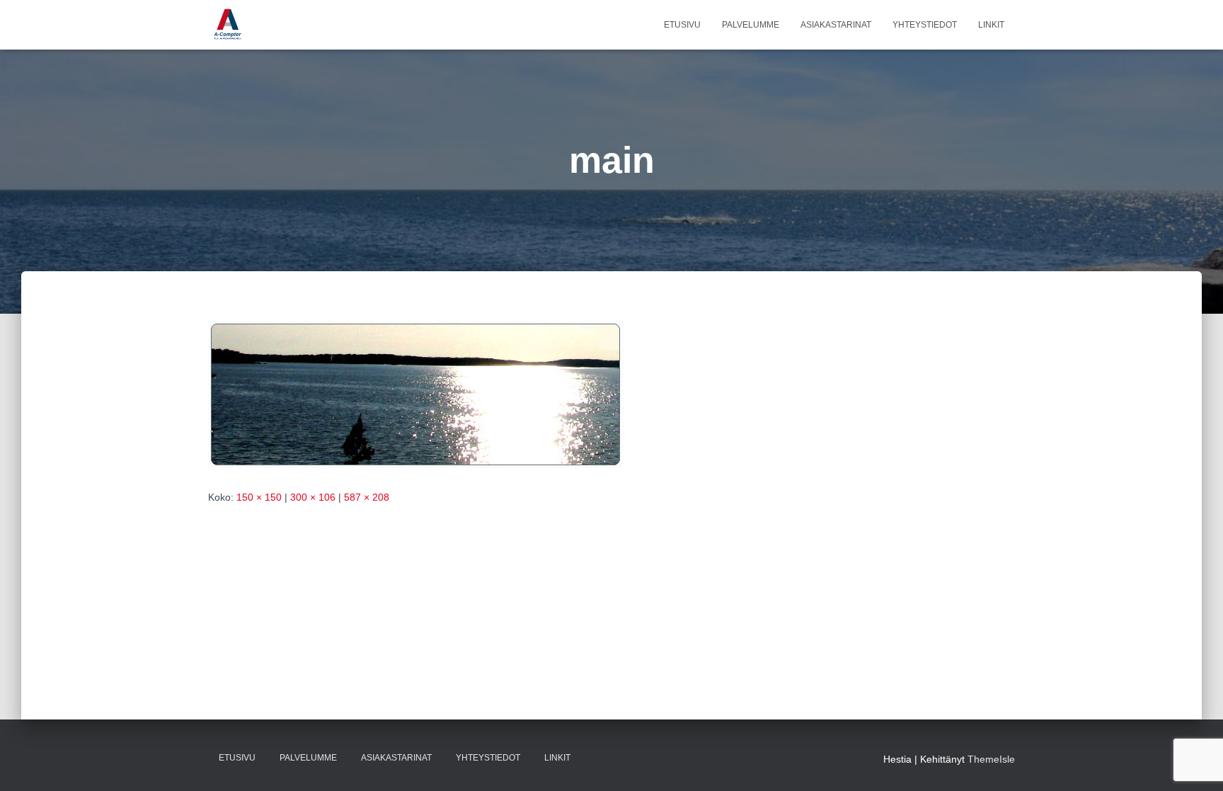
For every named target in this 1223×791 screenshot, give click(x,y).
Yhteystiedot (924, 25)
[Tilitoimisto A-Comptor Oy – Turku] (227, 24)
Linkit (991, 25)
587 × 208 (366, 497)
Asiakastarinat (835, 25)
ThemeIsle (991, 759)
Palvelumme (750, 25)
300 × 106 (312, 497)
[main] (416, 393)
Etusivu (682, 25)
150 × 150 (259, 497)
